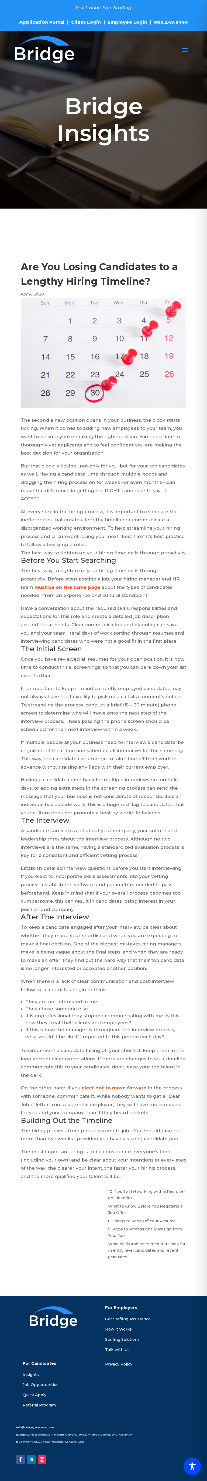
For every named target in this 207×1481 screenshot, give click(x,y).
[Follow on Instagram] (42, 1459)
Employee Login (127, 22)
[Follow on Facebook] (20, 1459)
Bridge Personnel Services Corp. (62, 1442)
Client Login (86, 22)
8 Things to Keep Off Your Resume (142, 1221)
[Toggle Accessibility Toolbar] (192, 1466)
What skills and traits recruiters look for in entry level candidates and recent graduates (146, 1250)
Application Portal (41, 22)
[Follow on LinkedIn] (31, 1459)
